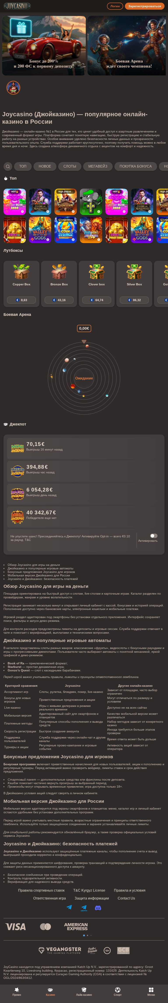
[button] (84, 166)
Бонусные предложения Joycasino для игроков (41, 572)
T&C (28, 540)
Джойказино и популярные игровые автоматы (40, 568)
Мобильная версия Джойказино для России (39, 575)
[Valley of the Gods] (40, 230)
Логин (115, 6)
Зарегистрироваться (144, 6)
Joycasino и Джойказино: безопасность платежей (43, 579)
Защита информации (92, 898)
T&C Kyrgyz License (89, 890)
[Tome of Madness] (40, 202)
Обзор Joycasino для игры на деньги (34, 565)
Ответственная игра (49, 898)
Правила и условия (129, 890)
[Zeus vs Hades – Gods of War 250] (91, 230)
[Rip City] (91, 202)
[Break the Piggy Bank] (15, 230)
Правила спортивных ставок (41, 890)
